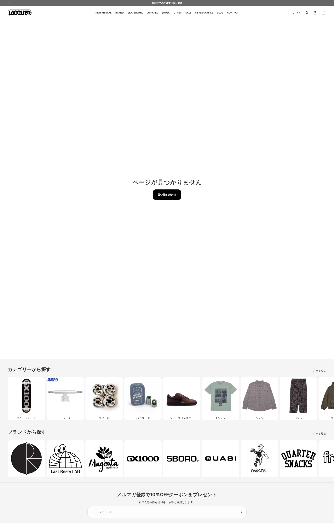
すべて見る (319, 370)
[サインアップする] (241, 512)
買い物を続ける (167, 194)
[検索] (307, 12)
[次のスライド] (322, 398)
